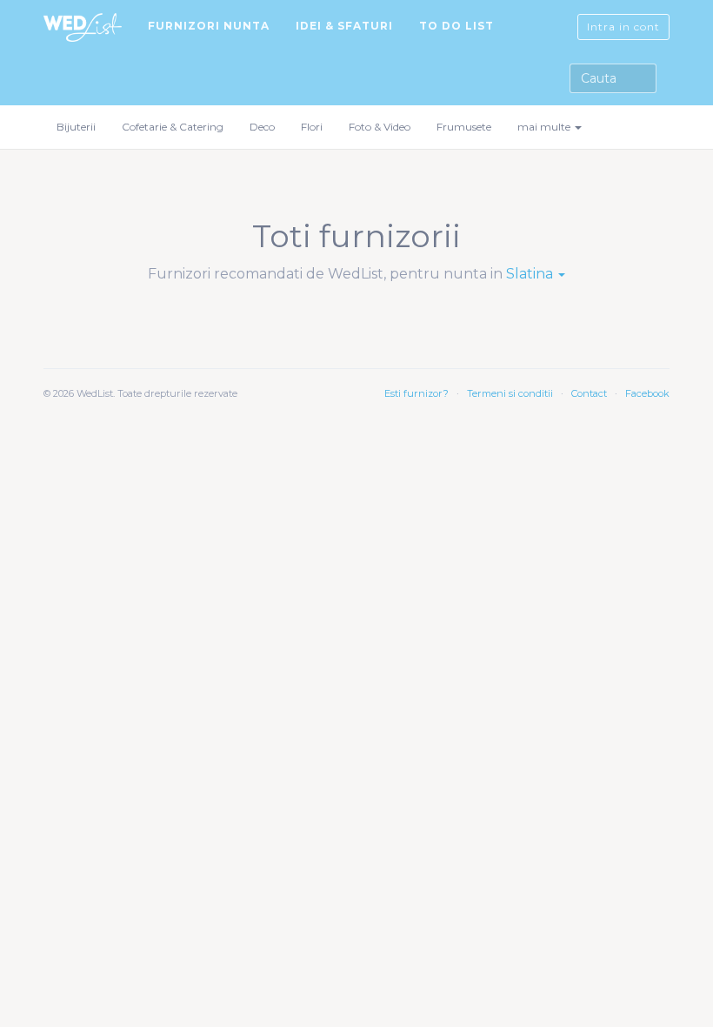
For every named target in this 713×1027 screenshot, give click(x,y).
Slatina (531, 273)
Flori (312, 126)
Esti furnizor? (416, 393)
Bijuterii (76, 126)
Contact (589, 393)
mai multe (545, 126)
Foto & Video (379, 126)
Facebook (647, 393)
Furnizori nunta (209, 25)
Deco (262, 126)
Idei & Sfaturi (344, 25)
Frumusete (463, 126)
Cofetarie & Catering (172, 126)
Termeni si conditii (510, 393)
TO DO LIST (456, 25)
